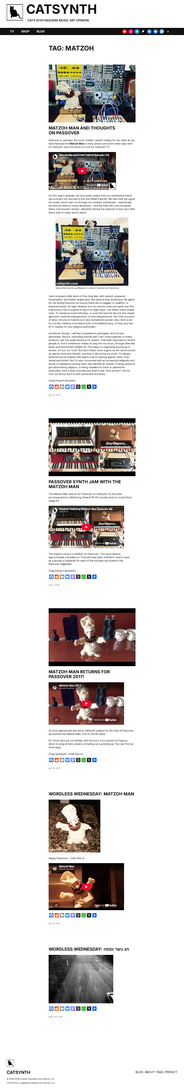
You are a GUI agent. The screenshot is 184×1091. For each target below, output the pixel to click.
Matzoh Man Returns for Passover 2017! (79, 674)
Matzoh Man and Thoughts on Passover (82, 130)
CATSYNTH (61, 9)
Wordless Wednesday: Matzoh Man (91, 794)
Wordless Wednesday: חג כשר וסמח (89, 949)
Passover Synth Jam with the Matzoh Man (85, 484)
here (58, 747)
